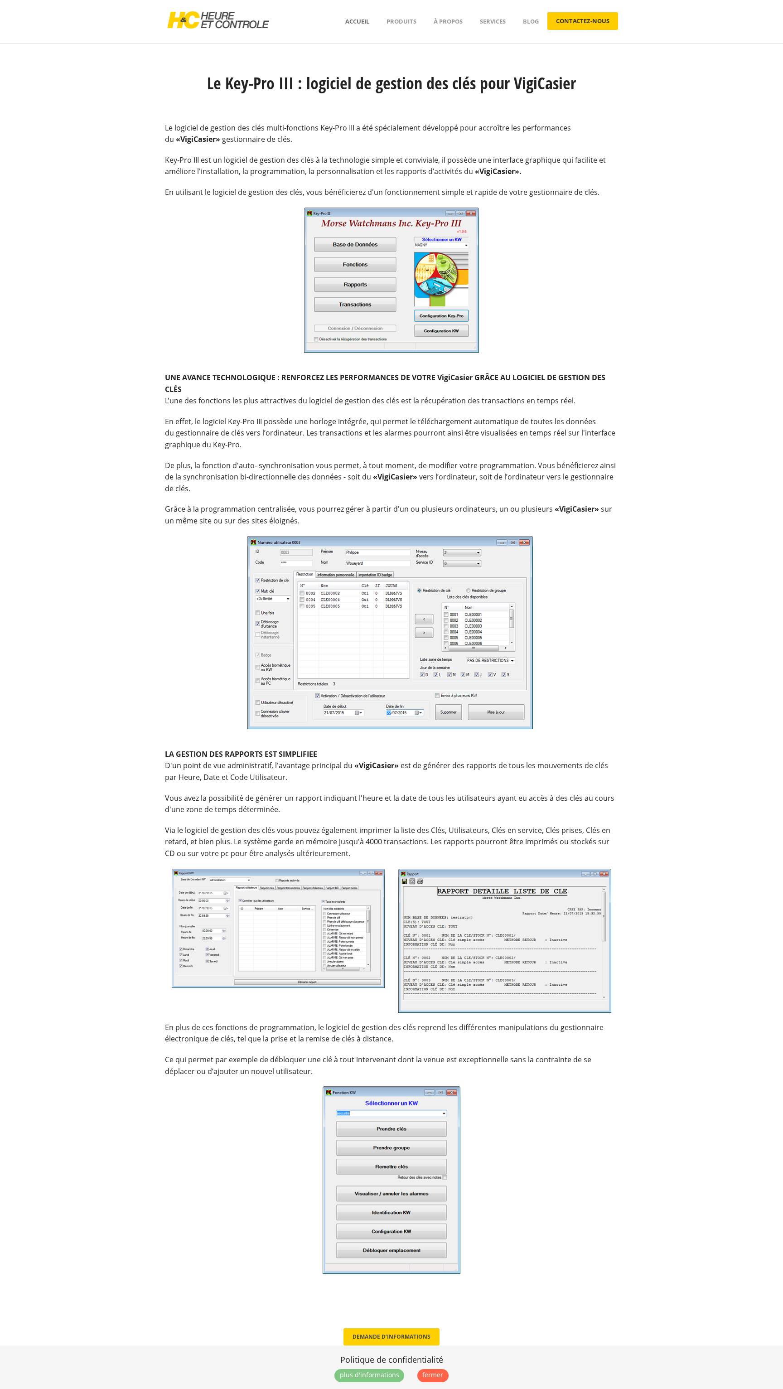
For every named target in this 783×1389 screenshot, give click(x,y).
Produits (401, 21)
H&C (218, 20)
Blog (531, 21)
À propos (448, 21)
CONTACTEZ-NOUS (582, 21)
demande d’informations (391, 1337)
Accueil (357, 21)
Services (493, 21)
